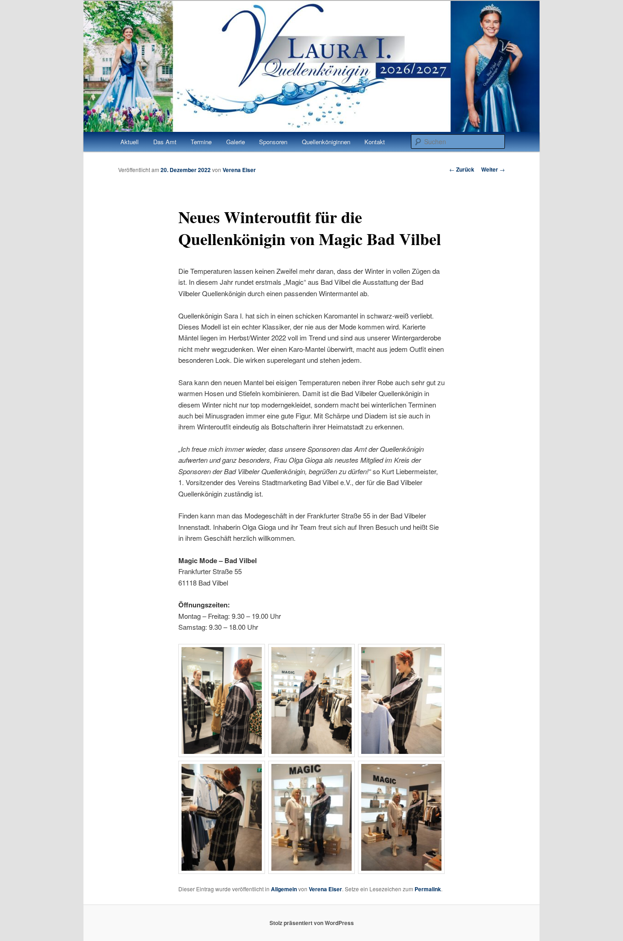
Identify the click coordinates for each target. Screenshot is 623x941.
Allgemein (284, 889)
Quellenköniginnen (326, 141)
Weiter (493, 169)
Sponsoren (273, 141)
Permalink (428, 889)
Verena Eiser (239, 170)
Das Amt (165, 141)
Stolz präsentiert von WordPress (312, 923)
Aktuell (129, 141)
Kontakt (374, 141)
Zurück (461, 169)
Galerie (235, 141)
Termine (201, 141)
